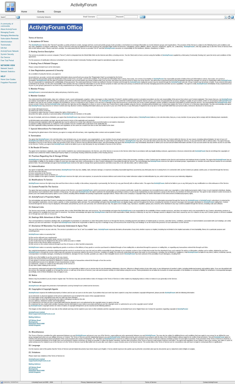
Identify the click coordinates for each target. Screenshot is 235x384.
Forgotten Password (8, 82)
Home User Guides (8, 79)
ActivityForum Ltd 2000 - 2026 (43, 382)
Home (24, 11)
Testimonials (6, 45)
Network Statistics (8, 71)
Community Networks (44, 17)
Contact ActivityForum (210, 382)
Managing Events (7, 32)
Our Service (5, 57)
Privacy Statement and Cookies (91, 382)
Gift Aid (4, 48)
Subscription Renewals (10, 39)
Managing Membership (9, 35)
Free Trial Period (7, 60)
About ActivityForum (9, 29)
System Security (7, 54)
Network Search (7, 68)
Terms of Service (150, 382)
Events (41, 11)
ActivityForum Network (10, 51)
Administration (6, 42)
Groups (57, 11)
